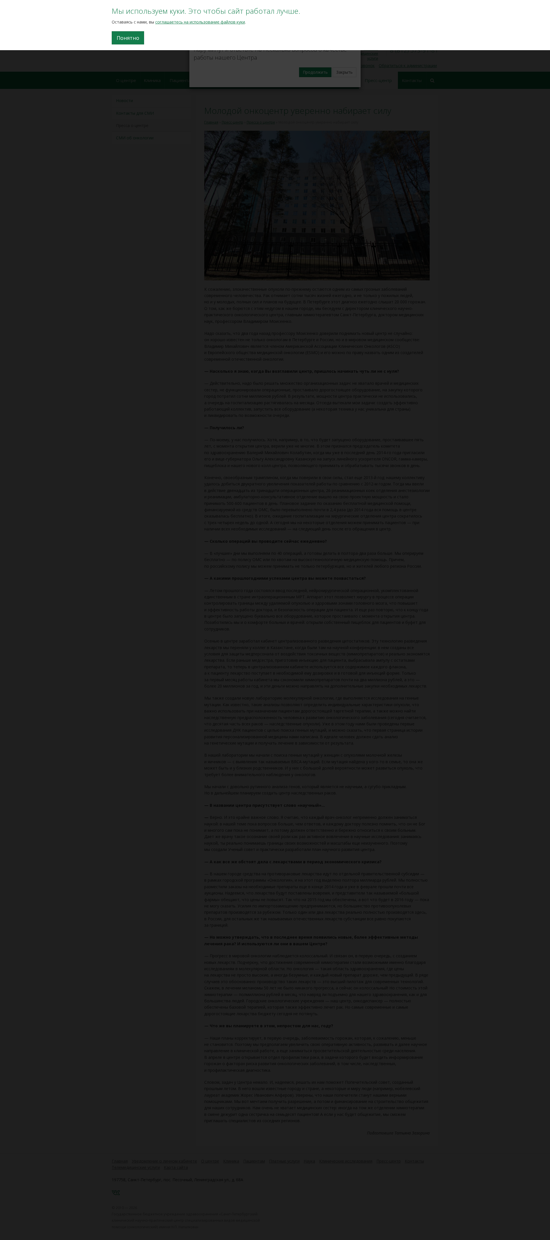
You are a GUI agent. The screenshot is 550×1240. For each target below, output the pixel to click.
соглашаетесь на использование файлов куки (200, 22)
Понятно (128, 37)
